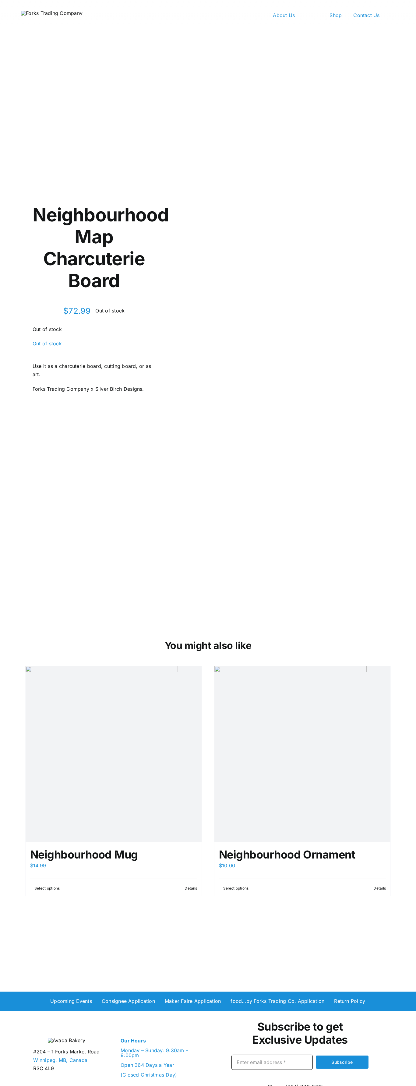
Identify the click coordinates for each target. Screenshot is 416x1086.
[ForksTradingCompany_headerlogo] (52, 13)
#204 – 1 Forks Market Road (66, 1052)
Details (191, 888)
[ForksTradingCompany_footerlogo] (66, 1040)
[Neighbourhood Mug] (114, 754)
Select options (47, 888)
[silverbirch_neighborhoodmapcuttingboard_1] (291, 301)
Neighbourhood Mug (84, 854)
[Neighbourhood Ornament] (302, 754)
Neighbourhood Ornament (287, 854)
